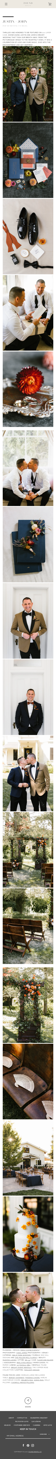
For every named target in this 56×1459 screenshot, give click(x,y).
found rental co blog (15, 26)
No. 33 (27, 1360)
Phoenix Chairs (32, 1378)
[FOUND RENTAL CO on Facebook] (23, 1445)
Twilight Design (31, 1370)
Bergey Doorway (16, 1378)
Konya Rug (39, 1380)
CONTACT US (22, 1418)
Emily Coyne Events (30, 1350)
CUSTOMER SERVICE (22, 1425)
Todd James (21, 1353)
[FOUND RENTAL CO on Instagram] (32, 1445)
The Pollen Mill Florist (26, 1358)
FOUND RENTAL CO (35, 1451)
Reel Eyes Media (24, 1363)
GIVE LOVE (47, 1425)
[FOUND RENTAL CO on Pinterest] (28, 1445)
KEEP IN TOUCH (28, 1429)
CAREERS (36, 1425)
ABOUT (11, 1418)
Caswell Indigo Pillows (22, 1382)
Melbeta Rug (27, 1380)
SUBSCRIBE (43, 1434)
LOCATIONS (36, 1421)
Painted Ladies (9, 1360)
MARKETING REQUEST (38, 1418)
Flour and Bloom (45, 1360)
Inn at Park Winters (21, 1355)
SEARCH (7, 1425)
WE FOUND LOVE (21, 1421)
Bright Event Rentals (21, 1367)
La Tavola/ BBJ (24, 1365)
